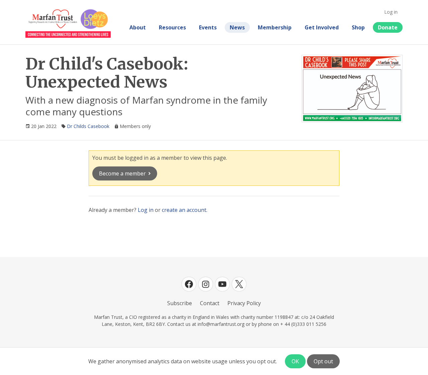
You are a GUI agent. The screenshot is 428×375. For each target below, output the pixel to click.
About (137, 27)
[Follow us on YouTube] (222, 284)
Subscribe (179, 303)
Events (208, 27)
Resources (172, 27)
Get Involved (322, 27)
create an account (184, 210)
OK (295, 361)
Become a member (122, 173)
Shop (358, 27)
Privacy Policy (244, 303)
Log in (391, 12)
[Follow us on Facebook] (189, 284)
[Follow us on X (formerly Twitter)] (239, 284)
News (237, 27)
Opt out (323, 361)
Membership (275, 27)
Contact (209, 303)
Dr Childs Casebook (88, 126)
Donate (388, 27)
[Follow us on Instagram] (206, 284)
